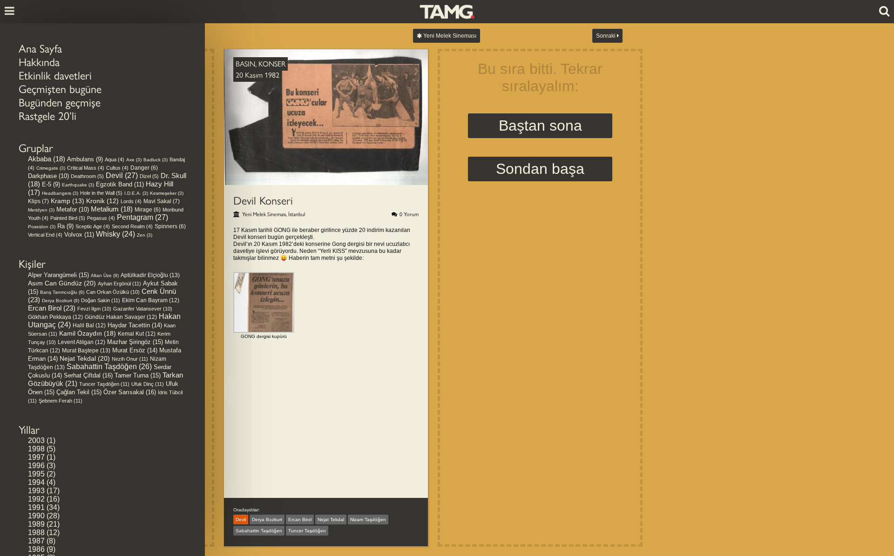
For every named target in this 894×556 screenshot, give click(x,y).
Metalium (112, 209)
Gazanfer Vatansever (142, 308)
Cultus (117, 168)
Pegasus (101, 218)
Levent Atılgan (81, 342)
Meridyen (41, 209)
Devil (122, 175)
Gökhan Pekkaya (55, 317)
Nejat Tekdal (85, 358)
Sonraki (606, 36)
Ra (65, 226)
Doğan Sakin (100, 300)
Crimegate (50, 168)
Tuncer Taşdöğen (104, 384)
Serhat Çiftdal (88, 375)
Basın (245, 64)
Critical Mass (85, 168)
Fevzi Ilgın (94, 308)
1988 (36, 532)
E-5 (51, 184)
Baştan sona (540, 125)
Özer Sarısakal (129, 392)
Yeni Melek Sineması (449, 36)
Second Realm (132, 226)
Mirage (148, 209)
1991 (36, 507)
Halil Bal (89, 325)
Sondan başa (540, 168)
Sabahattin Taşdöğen (109, 367)
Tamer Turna (138, 375)
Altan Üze (105, 275)
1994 (36, 482)
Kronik (102, 201)
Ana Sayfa (40, 48)
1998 (36, 449)
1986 (36, 549)
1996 (36, 466)
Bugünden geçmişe (60, 102)
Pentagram (142, 217)
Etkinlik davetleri (55, 75)
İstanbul (296, 214)
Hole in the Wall (101, 193)
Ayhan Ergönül (119, 283)
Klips (38, 201)
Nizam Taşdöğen (368, 519)
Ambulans (85, 159)
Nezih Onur (130, 359)
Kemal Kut (137, 334)
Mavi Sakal (161, 201)
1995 (36, 474)
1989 (36, 524)
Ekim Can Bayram (150, 300)
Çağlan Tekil (79, 392)
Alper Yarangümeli (58, 274)
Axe (134, 159)
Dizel (149, 176)
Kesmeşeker (166, 193)
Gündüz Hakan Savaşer (121, 317)
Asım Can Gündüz (62, 283)
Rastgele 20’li (47, 116)
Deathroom (87, 176)
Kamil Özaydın (87, 333)
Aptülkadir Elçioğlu (150, 275)
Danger (144, 168)
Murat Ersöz (134, 350)
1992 (36, 499)
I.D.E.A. (136, 193)
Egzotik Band (120, 184)
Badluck (155, 159)
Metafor (72, 209)
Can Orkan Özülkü (113, 292)
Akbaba (46, 159)
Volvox (79, 234)
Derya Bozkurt (60, 300)
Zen (144, 235)
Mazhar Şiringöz (135, 341)
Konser (271, 64)
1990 (36, 516)
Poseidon (41, 226)
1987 (36, 541)
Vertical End (45, 235)
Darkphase (48, 175)
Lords (131, 201)
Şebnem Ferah (60, 401)
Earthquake (78, 184)
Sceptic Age (92, 226)
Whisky (115, 234)
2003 (36, 440)
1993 (36, 491)
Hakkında (39, 62)
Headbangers (60, 193)
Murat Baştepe (86, 350)
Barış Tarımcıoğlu (62, 292)
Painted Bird (67, 218)
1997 (36, 457)
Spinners (170, 226)
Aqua (114, 159)
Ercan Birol (51, 308)
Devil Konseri (263, 200)
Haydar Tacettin (135, 325)
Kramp (67, 201)
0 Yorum (409, 214)
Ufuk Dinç (147, 384)
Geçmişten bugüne (60, 89)
